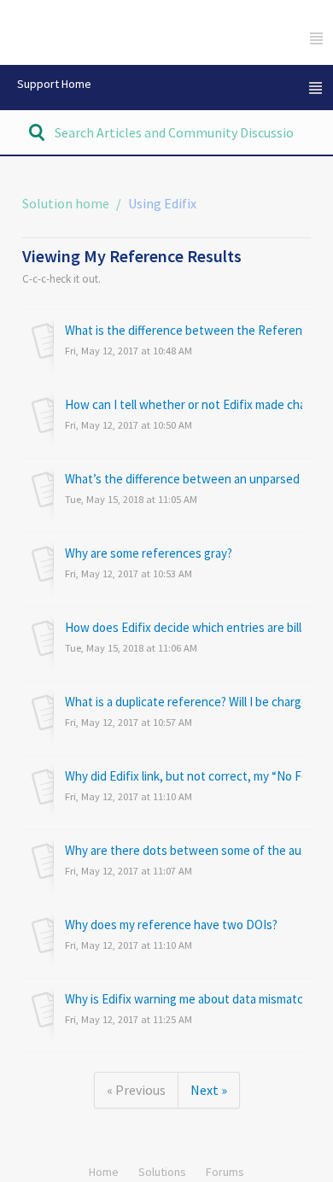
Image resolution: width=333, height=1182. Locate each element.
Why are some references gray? (148, 553)
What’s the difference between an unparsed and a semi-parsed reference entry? (183, 479)
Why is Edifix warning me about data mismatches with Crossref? (183, 999)
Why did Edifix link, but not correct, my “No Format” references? (183, 776)
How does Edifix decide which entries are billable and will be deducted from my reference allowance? (183, 627)
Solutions (162, 1171)
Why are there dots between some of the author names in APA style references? (183, 850)
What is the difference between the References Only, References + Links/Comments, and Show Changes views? (183, 330)
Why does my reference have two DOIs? (171, 924)
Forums (225, 1171)
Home (104, 1171)
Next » (208, 1089)
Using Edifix (162, 203)
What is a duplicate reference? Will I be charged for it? (183, 701)
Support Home (54, 83)
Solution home (67, 203)
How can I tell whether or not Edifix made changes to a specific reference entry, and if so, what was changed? (183, 404)
